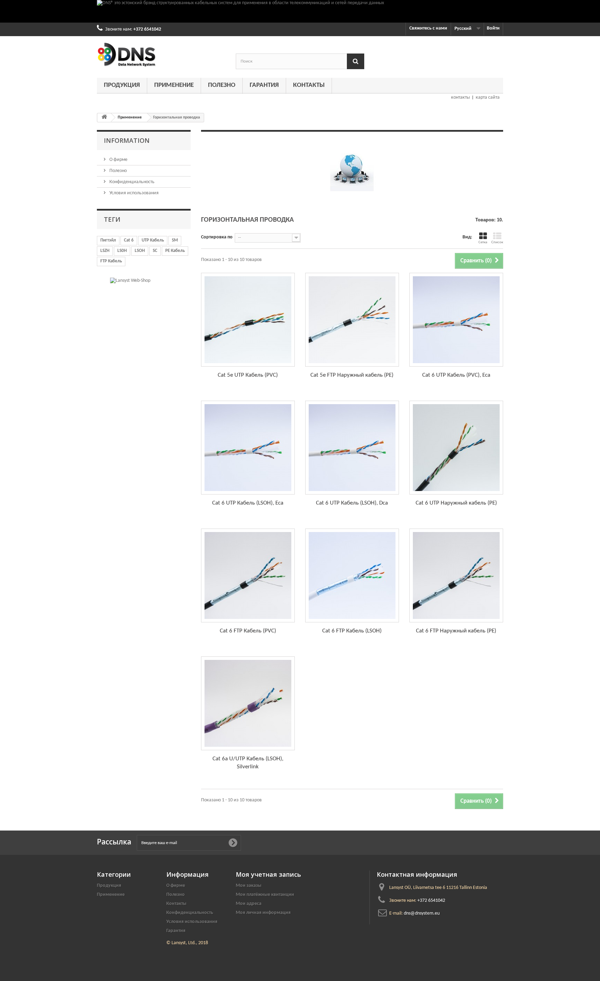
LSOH (140, 250)
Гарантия (264, 85)
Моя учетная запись (268, 874)
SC (155, 250)
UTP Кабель (153, 240)
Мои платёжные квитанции (265, 894)
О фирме (117, 159)
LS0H (122, 250)
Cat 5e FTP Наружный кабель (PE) (351, 375)
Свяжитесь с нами (428, 28)
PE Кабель (175, 250)
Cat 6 (129, 240)
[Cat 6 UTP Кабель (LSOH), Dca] (352, 447)
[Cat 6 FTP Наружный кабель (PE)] (456, 575)
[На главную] (104, 117)
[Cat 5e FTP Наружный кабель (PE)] (352, 319)
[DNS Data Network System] (161, 54)
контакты (460, 97)
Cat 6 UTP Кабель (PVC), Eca (456, 375)
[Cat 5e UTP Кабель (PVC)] (248, 319)
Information (127, 140)
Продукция (122, 85)
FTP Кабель (111, 261)
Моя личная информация (263, 912)
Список (497, 242)
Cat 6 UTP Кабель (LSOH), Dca (352, 503)
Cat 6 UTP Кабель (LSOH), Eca (247, 503)
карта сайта (488, 97)
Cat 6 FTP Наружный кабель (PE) (456, 631)
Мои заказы (248, 885)
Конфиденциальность (131, 182)
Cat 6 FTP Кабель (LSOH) (352, 631)
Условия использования (133, 193)
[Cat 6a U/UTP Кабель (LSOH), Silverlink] (248, 703)
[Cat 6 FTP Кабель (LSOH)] (352, 575)
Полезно (221, 85)
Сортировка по (217, 237)
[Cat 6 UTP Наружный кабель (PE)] (456, 447)
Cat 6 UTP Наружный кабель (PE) (456, 503)
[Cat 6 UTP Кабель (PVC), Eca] (456, 319)
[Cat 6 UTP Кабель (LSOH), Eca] (248, 447)
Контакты (309, 85)
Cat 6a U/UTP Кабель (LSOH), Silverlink (247, 763)
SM (175, 240)
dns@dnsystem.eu (422, 913)
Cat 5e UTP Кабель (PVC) (248, 375)
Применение (174, 85)
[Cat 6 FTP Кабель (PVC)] (248, 575)
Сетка (482, 242)
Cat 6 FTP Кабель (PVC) (248, 631)
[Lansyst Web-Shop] (130, 280)
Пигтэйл (108, 240)
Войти (493, 28)
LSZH (104, 250)
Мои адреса (248, 903)
